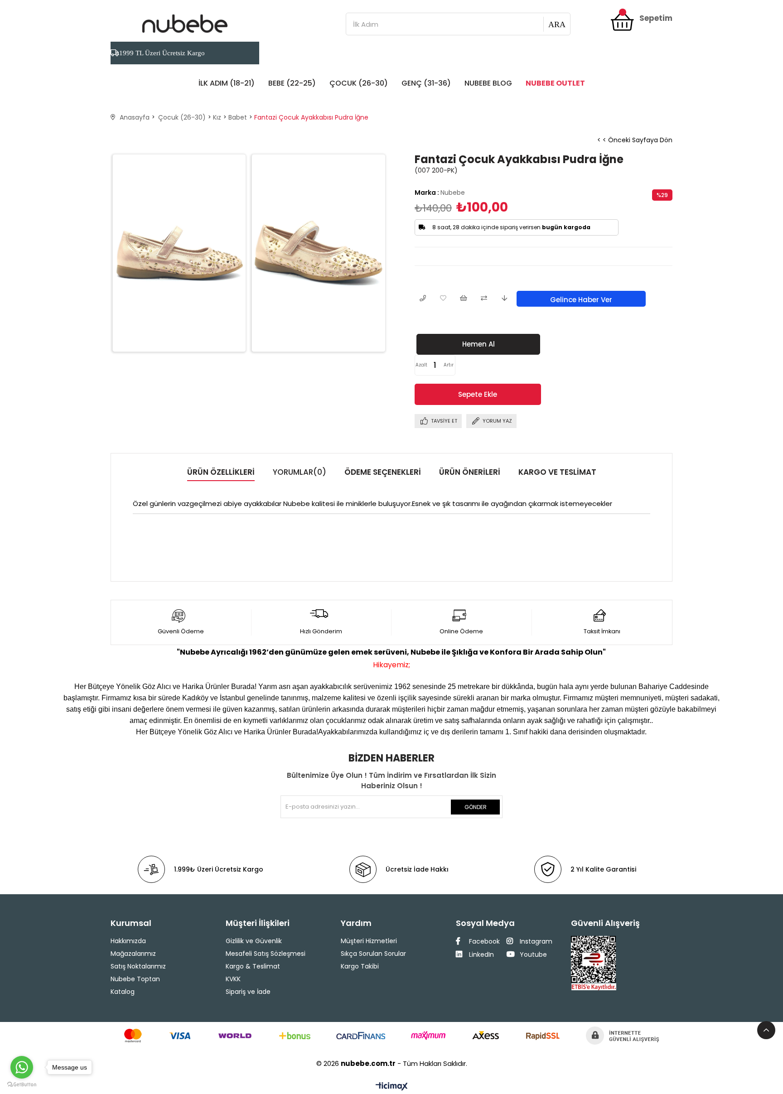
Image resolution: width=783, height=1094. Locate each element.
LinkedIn (480, 954)
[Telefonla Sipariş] (422, 299)
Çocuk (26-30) (358, 83)
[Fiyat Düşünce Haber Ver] (504, 299)
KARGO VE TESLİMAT (557, 472)
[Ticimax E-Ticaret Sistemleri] (392, 1087)
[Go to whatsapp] (21, 1067)
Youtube (532, 954)
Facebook (483, 941)
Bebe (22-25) (292, 83)
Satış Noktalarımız (138, 966)
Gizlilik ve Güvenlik (254, 940)
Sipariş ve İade (248, 991)
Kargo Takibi (360, 966)
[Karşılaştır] (484, 299)
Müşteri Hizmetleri (369, 940)
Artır (449, 364)
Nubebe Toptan (135, 978)
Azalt (421, 364)
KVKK (233, 978)
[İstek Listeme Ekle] (463, 299)
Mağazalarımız (133, 953)
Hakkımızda (128, 940)
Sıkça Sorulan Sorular (373, 953)
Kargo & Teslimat (253, 966)
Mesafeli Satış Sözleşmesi (265, 953)
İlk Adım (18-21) (226, 83)
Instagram (535, 941)
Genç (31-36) (426, 83)
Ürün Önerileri (469, 472)
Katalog (123, 991)
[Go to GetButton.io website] (21, 1085)
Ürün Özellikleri (221, 472)
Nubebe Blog (488, 83)
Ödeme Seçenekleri (382, 472)
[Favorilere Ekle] (443, 299)
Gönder (475, 807)
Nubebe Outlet (555, 83)
